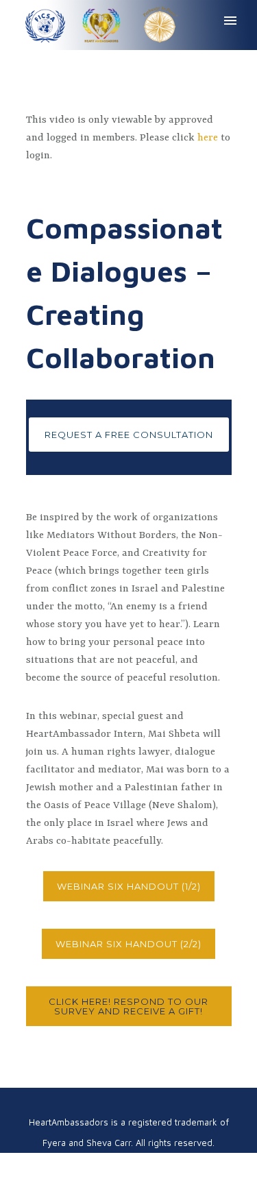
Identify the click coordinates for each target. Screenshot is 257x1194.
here (207, 138)
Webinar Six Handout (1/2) (129, 886)
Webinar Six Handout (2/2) (128, 943)
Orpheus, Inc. (177, 1163)
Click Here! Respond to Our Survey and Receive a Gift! (128, 1006)
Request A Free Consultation (129, 434)
